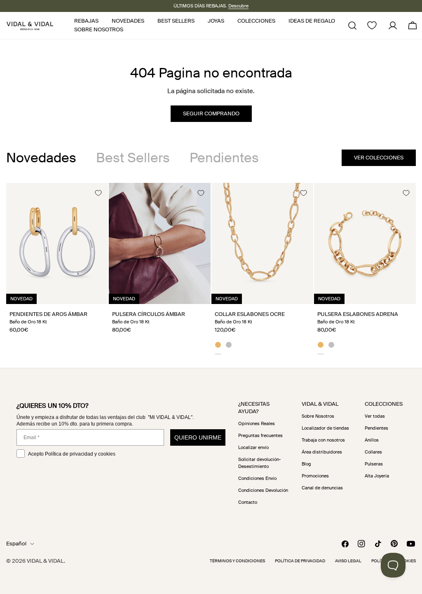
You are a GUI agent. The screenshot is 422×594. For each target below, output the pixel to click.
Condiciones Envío (257, 478)
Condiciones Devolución (263, 490)
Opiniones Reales (256, 423)
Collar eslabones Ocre (250, 314)
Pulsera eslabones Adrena (357, 314)
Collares (373, 452)
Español (16, 543)
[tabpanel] (211, 268)
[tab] (41, 157)
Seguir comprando (211, 113)
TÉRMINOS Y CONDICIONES (237, 561)
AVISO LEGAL (348, 561)
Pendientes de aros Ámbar (48, 314)
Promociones (315, 476)
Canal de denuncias (322, 488)
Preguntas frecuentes (260, 435)
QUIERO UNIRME (197, 437)
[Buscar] (352, 25)
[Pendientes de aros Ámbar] (57, 243)
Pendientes (376, 428)
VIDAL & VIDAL (45, 560)
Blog (306, 464)
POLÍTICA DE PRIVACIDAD (300, 561)
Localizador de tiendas (325, 428)
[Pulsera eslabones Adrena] (365, 243)
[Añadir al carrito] (92, 295)
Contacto (247, 502)
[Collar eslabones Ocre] (262, 243)
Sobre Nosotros (318, 416)
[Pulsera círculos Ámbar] (160, 243)
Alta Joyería (377, 476)
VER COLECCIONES (378, 157)
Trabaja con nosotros (323, 440)
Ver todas (375, 416)
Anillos (372, 440)
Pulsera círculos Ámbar (148, 314)
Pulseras (374, 464)
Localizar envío (253, 447)
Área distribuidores (322, 452)
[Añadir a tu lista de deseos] (98, 193)
